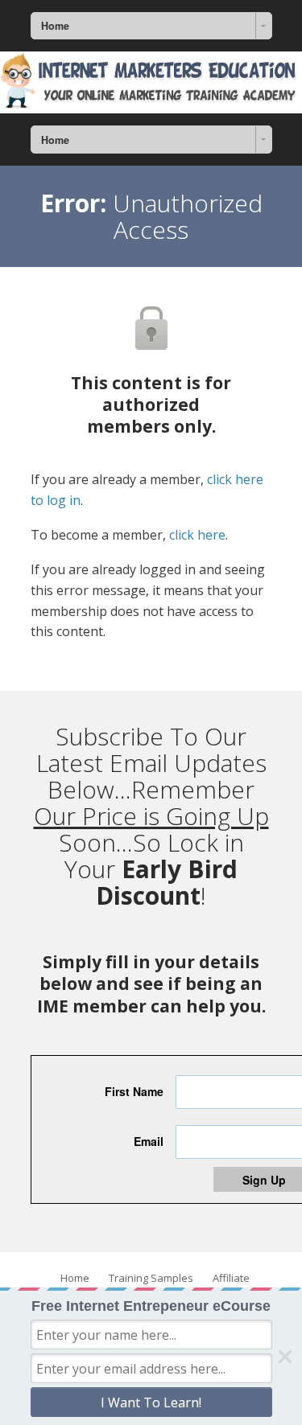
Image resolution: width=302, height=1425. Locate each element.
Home (74, 1278)
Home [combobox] (55, 25)
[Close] (285, 1356)
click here (197, 535)
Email (148, 1141)
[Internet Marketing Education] (151, 82)
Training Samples (151, 1278)
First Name (134, 1091)
